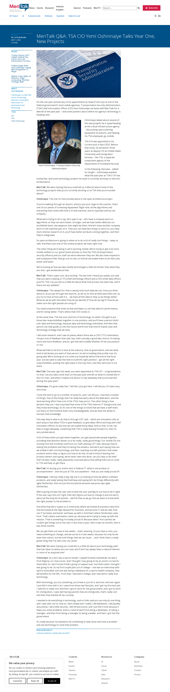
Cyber (104, 670)
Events (40, 8)
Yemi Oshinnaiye (18, 121)
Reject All (35, 681)
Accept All (52, 681)
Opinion (77, 8)
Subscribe (153, 8)
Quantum (60, 16)
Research (49, 8)
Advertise (138, 666)
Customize (17, 681)
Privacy (137, 674)
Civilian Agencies (44, 633)
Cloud (104, 666)
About (136, 662)
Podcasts (87, 8)
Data (103, 674)
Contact (137, 670)
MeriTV (97, 8)
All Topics (14, 16)
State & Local (74, 16)
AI (23, 16)
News (32, 8)
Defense (48, 16)
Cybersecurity (34, 16)
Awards (104, 683)
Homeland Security (61, 633)
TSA (12, 118)
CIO (12, 115)
